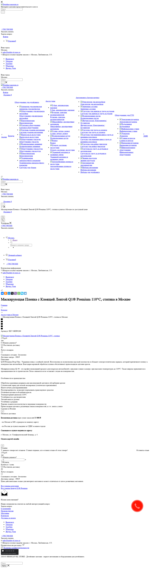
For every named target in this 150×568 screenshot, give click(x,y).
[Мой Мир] (9, 293)
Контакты (5, 515)
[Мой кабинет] (2, 199)
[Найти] (3, 11)
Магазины (5, 513)
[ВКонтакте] (2, 293)
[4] (75, 326)
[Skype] (22, 293)
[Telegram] (25, 293)
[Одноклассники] (5, 293)
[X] (12, 293)
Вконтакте (10, 59)
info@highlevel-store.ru (11, 52)
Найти (4, 566)
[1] (75, 319)
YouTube (9, 63)
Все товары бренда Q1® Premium (14, 488)
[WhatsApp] (18, 293)
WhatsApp (10, 66)
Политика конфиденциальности (16, 548)
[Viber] (15, 293)
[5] (75, 329)
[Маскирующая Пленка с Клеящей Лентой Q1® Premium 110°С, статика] (30, 336)
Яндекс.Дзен (11, 68)
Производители (7, 511)
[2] (75, 322)
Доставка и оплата (8, 518)
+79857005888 (7, 29)
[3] (75, 324)
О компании (6, 508)
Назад (15, 240)
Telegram (9, 61)
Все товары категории (10, 486)
